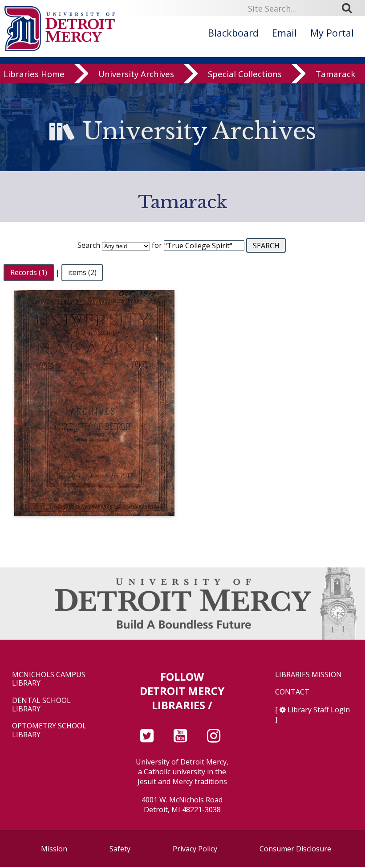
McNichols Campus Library (48, 678)
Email (284, 32)
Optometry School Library (49, 730)
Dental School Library (41, 704)
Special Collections (245, 73)
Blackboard (233, 32)
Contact (292, 692)
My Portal (332, 32)
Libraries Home (34, 73)
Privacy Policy (195, 849)
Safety (120, 849)
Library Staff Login (319, 710)
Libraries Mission (308, 674)
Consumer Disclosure (295, 849)
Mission (54, 849)
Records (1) (28, 272)
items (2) (82, 272)
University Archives (136, 73)
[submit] (350, 8)
